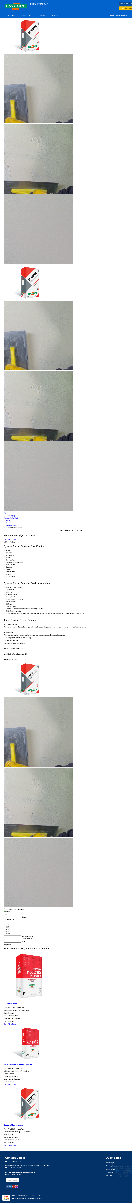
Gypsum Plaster (11, 525)
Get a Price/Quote (10, 540)
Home (8, 520)
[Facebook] (7, 1187)
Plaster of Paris (10, 1004)
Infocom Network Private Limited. (35, 1198)
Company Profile (26, 15)
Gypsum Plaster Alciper (13, 1125)
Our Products (41, 15)
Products (9, 523)
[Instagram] (16, 1187)
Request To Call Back (11, 518)
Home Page (10, 15)
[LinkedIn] (10, 1187)
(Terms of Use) (37, 1196)
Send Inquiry (10, 516)
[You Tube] (13, 1187)
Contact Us (55, 15)
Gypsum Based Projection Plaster (18, 1064)
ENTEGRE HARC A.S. (39, 4)
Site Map (109, 1176)
